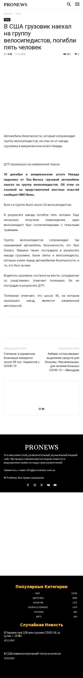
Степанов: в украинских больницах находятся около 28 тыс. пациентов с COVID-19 (22, 360)
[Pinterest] (25, 63)
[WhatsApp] (34, 63)
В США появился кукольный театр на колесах (32, 653)
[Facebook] (8, 63)
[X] (16, 63)
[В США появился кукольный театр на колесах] (71, 658)
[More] (43, 63)
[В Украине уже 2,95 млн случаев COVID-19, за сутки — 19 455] (71, 637)
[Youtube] (55, 485)
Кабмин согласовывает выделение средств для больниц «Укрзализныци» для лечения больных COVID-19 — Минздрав (62, 362)
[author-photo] (41, 403)
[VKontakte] (48, 485)
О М (10, 54)
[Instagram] (34, 485)
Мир (18, 13)
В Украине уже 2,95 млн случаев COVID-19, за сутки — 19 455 (32, 634)
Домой (8, 13)
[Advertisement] (41, 534)
